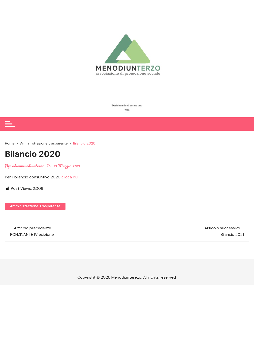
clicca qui (70, 177)
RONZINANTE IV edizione (32, 234)
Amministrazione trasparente (35, 206)
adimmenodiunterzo (28, 166)
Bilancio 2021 (232, 234)
